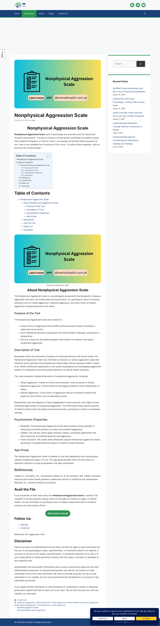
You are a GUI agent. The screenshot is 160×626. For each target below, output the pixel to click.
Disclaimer (26, 186)
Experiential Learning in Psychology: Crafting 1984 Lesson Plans (129, 102)
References (26, 178)
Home (16, 13)
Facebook (25, 528)
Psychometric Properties (33, 173)
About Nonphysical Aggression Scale (35, 165)
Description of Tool (31, 170)
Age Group (28, 175)
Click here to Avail (58, 513)
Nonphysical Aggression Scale (30, 159)
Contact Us (62, 13)
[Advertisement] (80, 35)
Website (24, 525)
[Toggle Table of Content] (47, 156)
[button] (144, 13)
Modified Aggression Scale (27, 607)
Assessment (29, 13)
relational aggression (28, 605)
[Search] (140, 64)
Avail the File (26, 180)
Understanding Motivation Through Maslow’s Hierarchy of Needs (127, 126)
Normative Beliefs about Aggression (31, 610)
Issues (41, 13)
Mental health (72, 602)
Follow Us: (25, 183)
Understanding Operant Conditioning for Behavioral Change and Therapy (125, 140)
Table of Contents (25, 162)
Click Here (60, 144)
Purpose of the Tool (31, 168)
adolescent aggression (26, 602)
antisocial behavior (43, 602)
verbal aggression (59, 605)
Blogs (51, 13)
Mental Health (48, 141)
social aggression (44, 605)
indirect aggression (59, 602)
